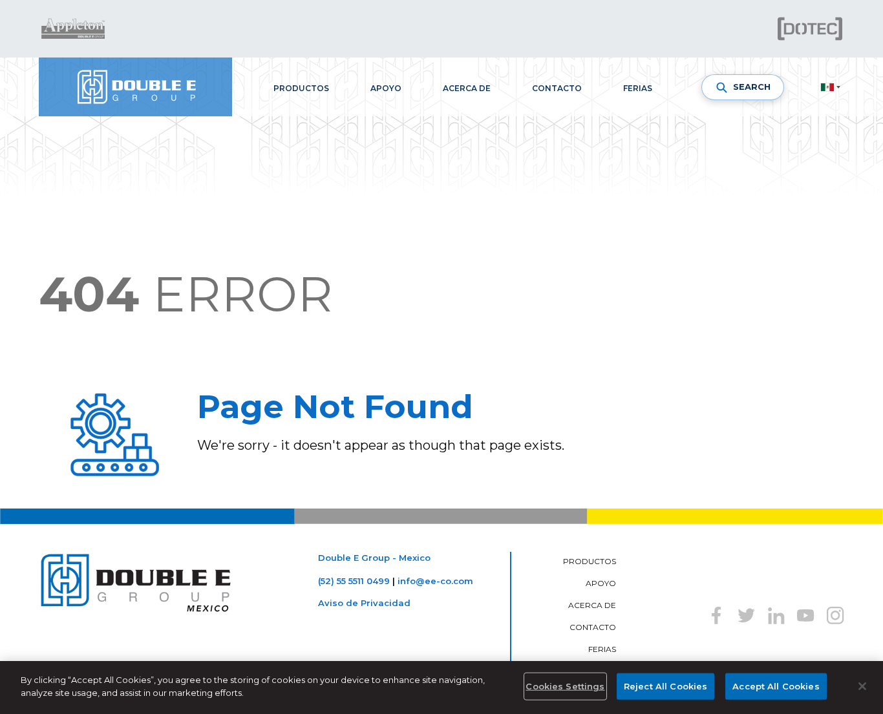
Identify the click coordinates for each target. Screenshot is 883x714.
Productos (301, 88)
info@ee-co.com (435, 581)
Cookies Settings (565, 686)
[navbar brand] (135, 87)
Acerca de (467, 88)
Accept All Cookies (775, 686)
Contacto (557, 88)
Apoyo (385, 88)
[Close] (862, 686)
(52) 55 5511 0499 (354, 581)
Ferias (637, 88)
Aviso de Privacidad (364, 603)
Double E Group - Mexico (374, 557)
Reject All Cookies (665, 686)
